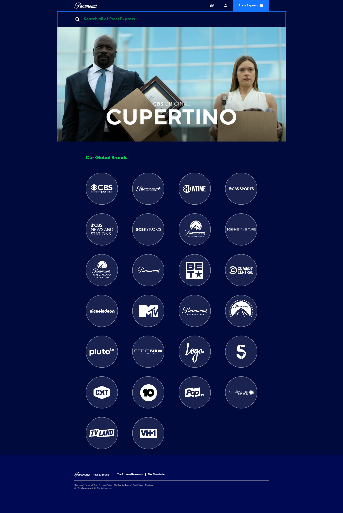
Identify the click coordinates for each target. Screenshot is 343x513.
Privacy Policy (105, 485)
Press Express (249, 5)
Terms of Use (91, 485)
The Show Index (157, 474)
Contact (78, 485)
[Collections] (212, 5)
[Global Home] (85, 6)
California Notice (122, 485)
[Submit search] (77, 19)
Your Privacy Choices (143, 485)
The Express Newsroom (130, 474)
